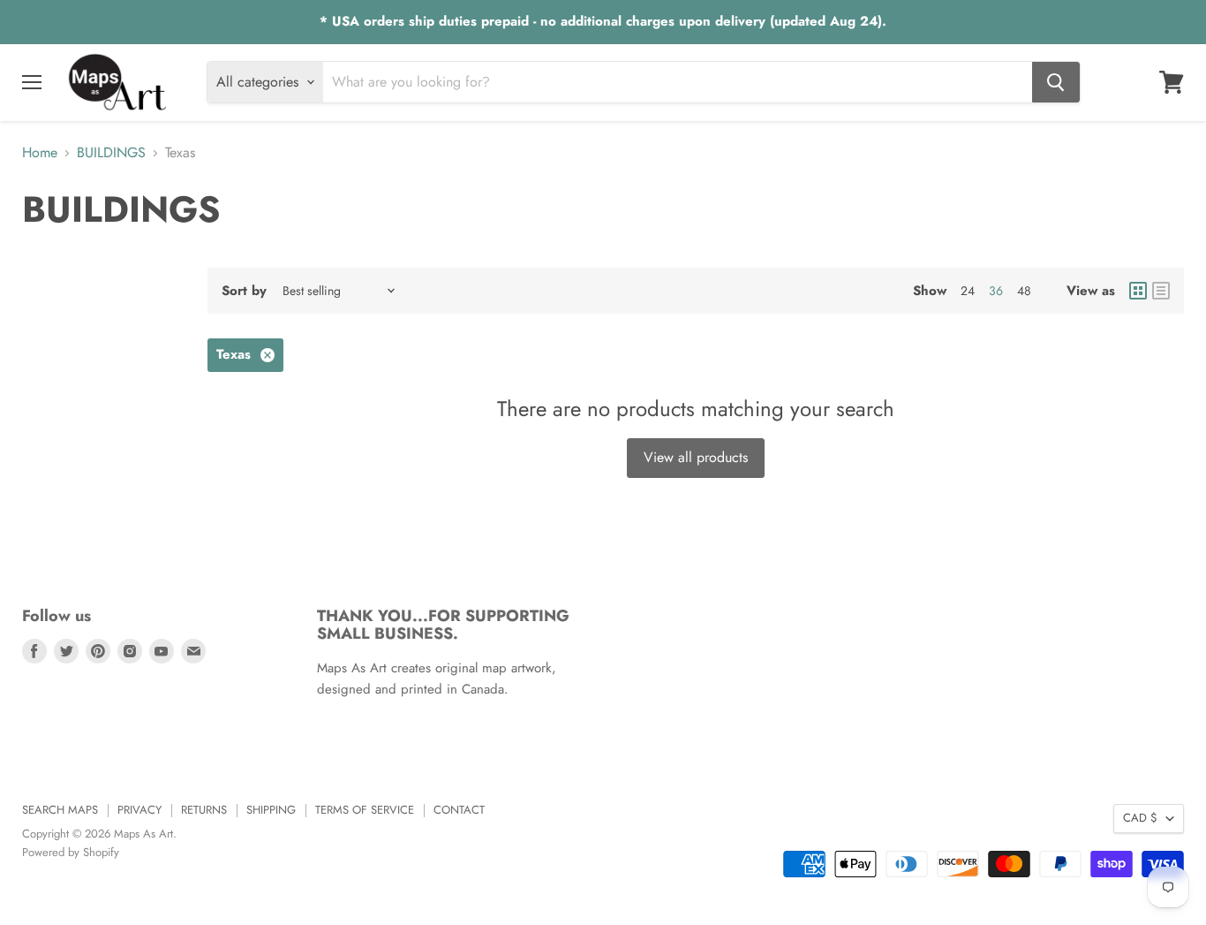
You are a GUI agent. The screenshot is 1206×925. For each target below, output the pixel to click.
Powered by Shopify (70, 852)
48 (1024, 290)
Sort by (244, 291)
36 (996, 290)
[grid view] (1138, 290)
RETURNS (204, 809)
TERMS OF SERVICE (364, 809)
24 (968, 290)
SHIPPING (271, 809)
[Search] (1056, 82)
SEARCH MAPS (60, 809)
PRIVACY (139, 809)
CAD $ (1140, 817)
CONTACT (459, 809)
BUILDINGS (111, 153)
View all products (696, 457)
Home (39, 153)
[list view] (1161, 290)
